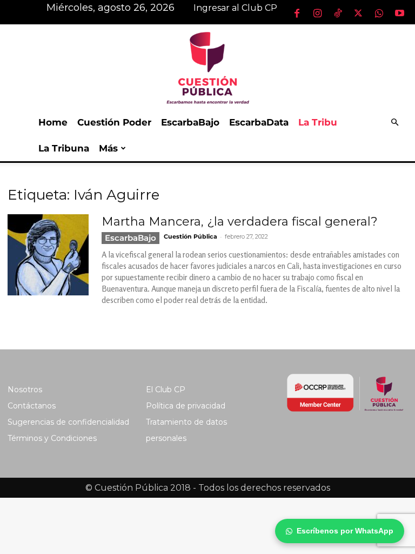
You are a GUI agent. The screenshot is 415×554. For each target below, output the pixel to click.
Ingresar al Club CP (235, 8)
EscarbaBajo (190, 122)
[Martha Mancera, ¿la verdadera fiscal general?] (48, 254)
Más (108, 148)
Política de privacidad (185, 406)
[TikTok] (338, 13)
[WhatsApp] (379, 13)
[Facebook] (297, 13)
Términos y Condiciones (52, 438)
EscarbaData (259, 122)
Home (53, 122)
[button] (394, 122)
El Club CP (165, 389)
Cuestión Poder (114, 122)
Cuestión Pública (190, 236)
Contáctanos (32, 406)
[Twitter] (358, 13)
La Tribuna (63, 148)
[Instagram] (317, 13)
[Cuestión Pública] (207, 66)
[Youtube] (399, 13)
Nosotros (25, 389)
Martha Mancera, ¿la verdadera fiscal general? (240, 221)
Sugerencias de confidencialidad (68, 422)
